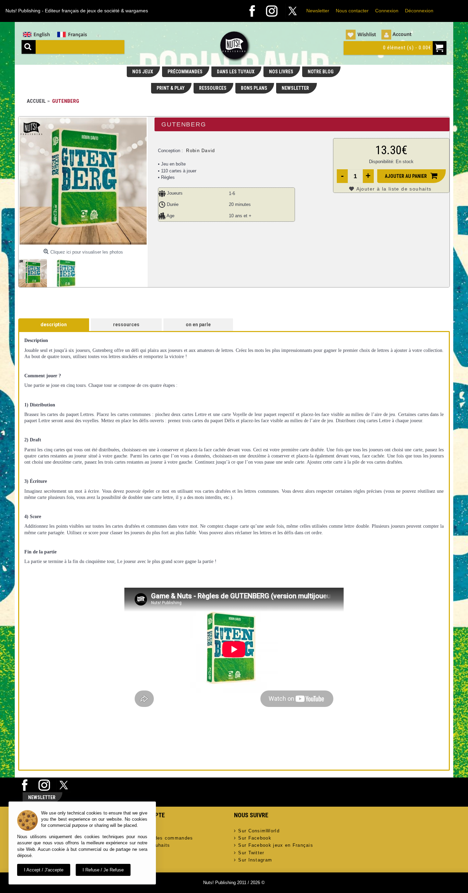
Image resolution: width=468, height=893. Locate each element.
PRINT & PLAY (171, 88)
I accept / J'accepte (43, 869)
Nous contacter (352, 10)
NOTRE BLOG (321, 71)
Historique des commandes (160, 838)
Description (53, 324)
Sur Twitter (251, 852)
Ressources (126, 324)
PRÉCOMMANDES (185, 71)
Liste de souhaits (149, 845)
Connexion (386, 10)
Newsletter (317, 10)
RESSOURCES (212, 88)
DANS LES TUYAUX (236, 71)
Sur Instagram (255, 860)
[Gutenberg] (83, 181)
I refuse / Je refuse (103, 869)
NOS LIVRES (281, 71)
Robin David (200, 150)
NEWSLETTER (296, 88)
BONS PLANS (254, 88)
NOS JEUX (142, 71)
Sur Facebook (254, 838)
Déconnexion (419, 10)
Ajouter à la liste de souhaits (394, 189)
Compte (137, 830)
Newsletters (142, 852)
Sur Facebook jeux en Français (275, 845)
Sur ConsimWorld (259, 830)
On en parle (198, 324)
